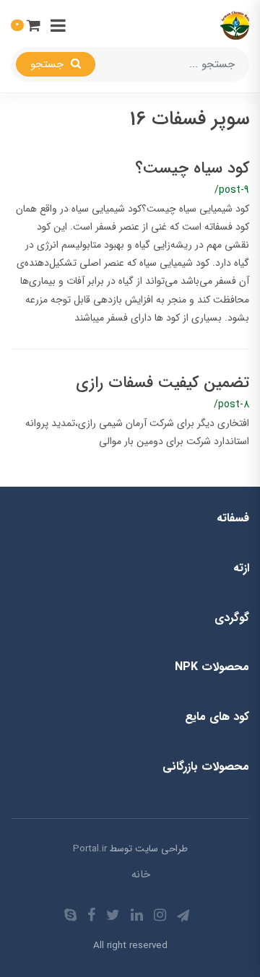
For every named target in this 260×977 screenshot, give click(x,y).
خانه (140, 874)
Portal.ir (90, 848)
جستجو (48, 64)
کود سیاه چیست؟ (192, 168)
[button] (25, 25)
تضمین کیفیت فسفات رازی (162, 382)
